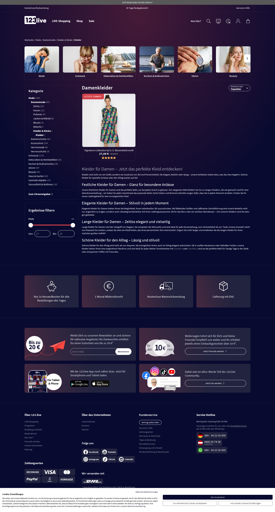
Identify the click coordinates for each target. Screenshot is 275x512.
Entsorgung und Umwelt (150, 447)
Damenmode (40, 102)
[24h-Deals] (228, 21)
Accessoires (39, 143)
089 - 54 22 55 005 (215, 450)
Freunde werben (32, 441)
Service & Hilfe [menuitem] (243, 8)
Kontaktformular (147, 443)
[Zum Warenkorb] (247, 20)
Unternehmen (88, 421)
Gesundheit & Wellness (42, 184)
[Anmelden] (238, 20)
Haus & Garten (38, 176)
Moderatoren (31, 433)
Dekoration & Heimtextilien (45, 159)
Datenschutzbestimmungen (147, 492)
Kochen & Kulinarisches (43, 163)
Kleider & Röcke (43, 130)
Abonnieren (123, 351)
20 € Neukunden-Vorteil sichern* (137, 2)
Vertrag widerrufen (150, 422)
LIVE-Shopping (61, 21)
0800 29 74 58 (212, 442)
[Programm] (218, 20)
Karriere (85, 425)
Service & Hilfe (145, 428)
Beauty (34, 171)
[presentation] (28, 58)
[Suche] (208, 20)
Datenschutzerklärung (136, 506)
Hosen (38, 110)
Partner (85, 429)
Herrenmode (39, 147)
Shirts (38, 106)
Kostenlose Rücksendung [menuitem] (37, 8)
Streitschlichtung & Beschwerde (154, 451)
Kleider (40, 135)
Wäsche (38, 126)
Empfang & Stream (33, 429)
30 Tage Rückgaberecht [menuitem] (137, 8)
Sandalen (192, 248)
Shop (79, 21)
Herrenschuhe (40, 151)
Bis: (55, 233)
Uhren (33, 167)
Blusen (38, 122)
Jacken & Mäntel (43, 118)
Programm (30, 425)
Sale (91, 21)
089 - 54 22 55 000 (215, 435)
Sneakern (178, 248)
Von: (30, 233)
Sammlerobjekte (39, 180)
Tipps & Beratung (147, 439)
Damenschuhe (41, 139)
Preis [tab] (31, 218)
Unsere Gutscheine (33, 445)
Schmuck (36, 155)
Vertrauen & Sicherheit (149, 435)
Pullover (39, 114)
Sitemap (28, 449)
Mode (34, 97)
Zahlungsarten (146, 432)
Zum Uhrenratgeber (39, 194)
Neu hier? (196, 21)
